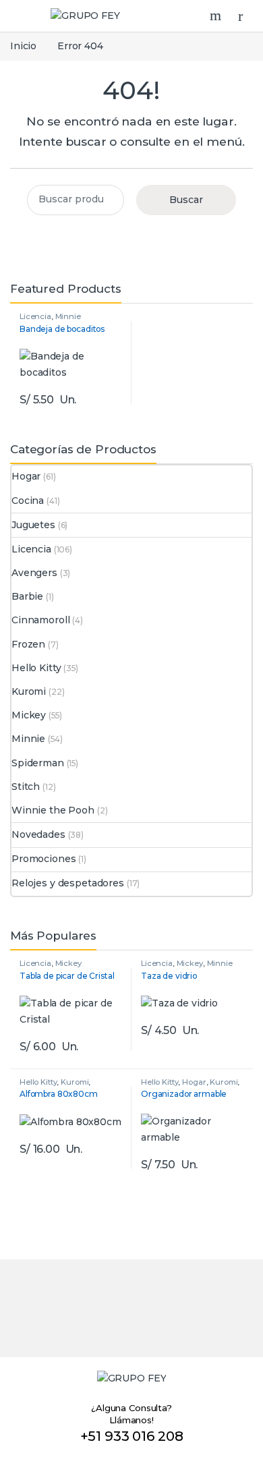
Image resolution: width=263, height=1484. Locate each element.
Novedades (38, 834)
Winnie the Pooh (52, 810)
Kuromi (28, 691)
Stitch (25, 786)
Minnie (68, 316)
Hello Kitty (36, 668)
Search (217, 15)
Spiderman (37, 763)
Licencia (35, 316)
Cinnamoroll (40, 620)
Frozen (28, 644)
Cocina (27, 500)
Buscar (186, 200)
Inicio (23, 46)
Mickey (28, 715)
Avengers (34, 573)
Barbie (27, 596)
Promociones (43, 859)
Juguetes (33, 525)
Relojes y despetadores (67, 883)
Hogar (25, 476)
